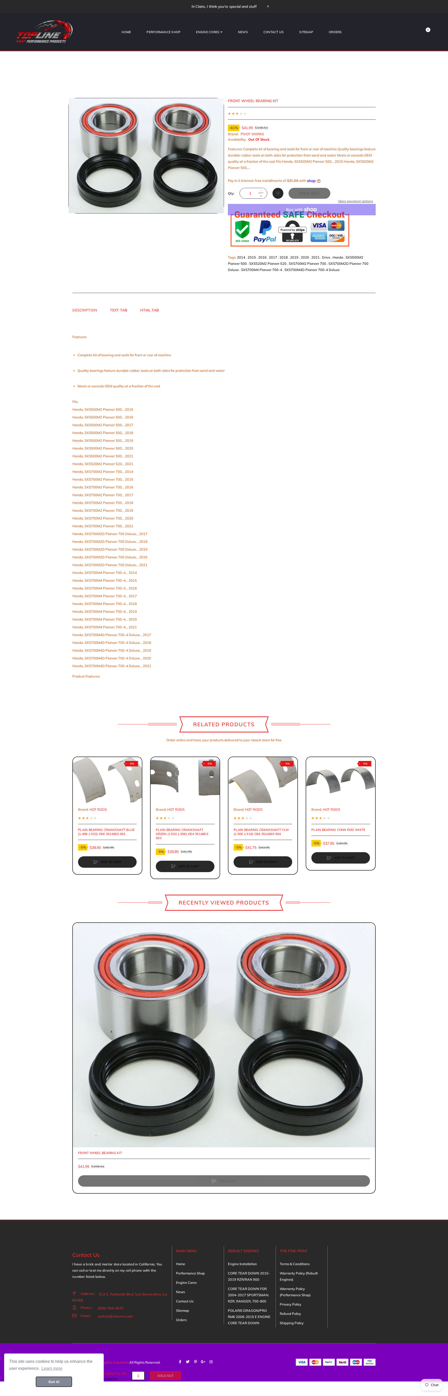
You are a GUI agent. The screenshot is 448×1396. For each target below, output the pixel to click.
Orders (181, 1320)
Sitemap (182, 1310)
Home (180, 1264)
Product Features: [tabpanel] (148, 506)
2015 (252, 257)
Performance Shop (190, 1273)
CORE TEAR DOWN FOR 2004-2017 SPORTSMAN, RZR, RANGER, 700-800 (248, 1295)
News (180, 1292)
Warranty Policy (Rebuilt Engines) (299, 1276)
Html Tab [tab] (149, 310)
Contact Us (184, 1301)
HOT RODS (98, 809)
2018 (283, 257)
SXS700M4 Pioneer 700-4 (261, 270)
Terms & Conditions (295, 1264)
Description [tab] (84, 310)
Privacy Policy (290, 1304)
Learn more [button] (51, 1368)
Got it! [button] (54, 1382)
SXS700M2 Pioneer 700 (307, 263)
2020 (305, 257)
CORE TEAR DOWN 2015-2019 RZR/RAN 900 (249, 1276)
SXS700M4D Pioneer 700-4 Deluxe (312, 270)
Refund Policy (290, 1314)
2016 (262, 257)
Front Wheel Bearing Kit (100, 1153)
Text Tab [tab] (118, 310)
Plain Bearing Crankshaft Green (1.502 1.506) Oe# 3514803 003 (182, 834)
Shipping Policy (292, 1323)
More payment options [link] (355, 201)
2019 (294, 257)
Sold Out (309, 193)
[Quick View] (79, 783)
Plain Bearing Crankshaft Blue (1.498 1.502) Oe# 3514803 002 (106, 832)
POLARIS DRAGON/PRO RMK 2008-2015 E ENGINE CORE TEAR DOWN (249, 1316)
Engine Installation (242, 1264)
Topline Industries (115, 1362)
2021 (315, 257)
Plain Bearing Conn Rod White (338, 830)
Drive (326, 257)
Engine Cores (186, 1282)
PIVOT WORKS (252, 134)
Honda (338, 257)
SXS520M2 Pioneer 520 (267, 263)
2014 (241, 257)
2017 (273, 257)
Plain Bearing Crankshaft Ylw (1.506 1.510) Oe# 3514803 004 (261, 832)
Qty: (231, 193)
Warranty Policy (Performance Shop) (295, 1292)
